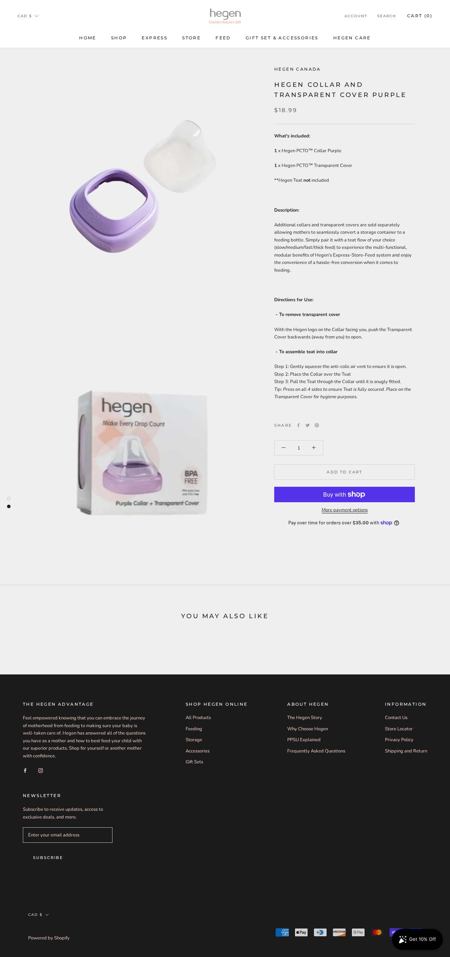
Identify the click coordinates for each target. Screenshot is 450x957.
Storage (194, 740)
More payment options (345, 510)
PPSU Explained (304, 740)
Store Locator (399, 729)
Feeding (194, 729)
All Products (198, 717)
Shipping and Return (406, 751)
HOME (87, 37)
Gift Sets (194, 762)
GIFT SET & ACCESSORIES (282, 37)
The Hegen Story (304, 717)
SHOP (119, 37)
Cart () (419, 15)
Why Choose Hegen (307, 729)
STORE (191, 37)
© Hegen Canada (52, 929)
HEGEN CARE (352, 37)
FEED (223, 37)
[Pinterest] (317, 425)
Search (386, 16)
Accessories (198, 751)
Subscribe (48, 857)
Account (356, 16)
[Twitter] (308, 425)
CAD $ (25, 16)
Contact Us (396, 717)
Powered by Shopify (49, 938)
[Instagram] (40, 770)
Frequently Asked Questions (316, 751)
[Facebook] (298, 425)
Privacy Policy (399, 740)
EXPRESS (154, 37)
